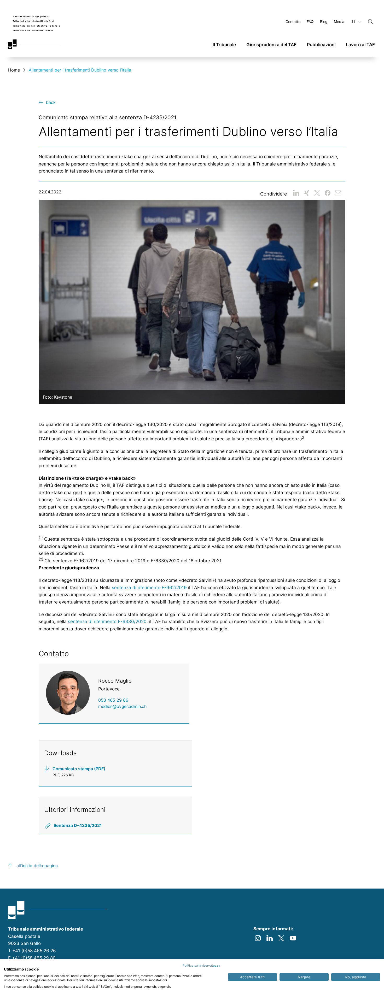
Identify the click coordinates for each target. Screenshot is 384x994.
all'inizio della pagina (37, 865)
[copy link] (338, 193)
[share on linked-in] (296, 193)
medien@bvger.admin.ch (122, 706)
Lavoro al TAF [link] (360, 44)
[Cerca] (370, 21)
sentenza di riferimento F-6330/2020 (107, 621)
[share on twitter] (317, 193)
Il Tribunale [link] (224, 44)
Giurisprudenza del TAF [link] (271, 44)
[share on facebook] (327, 193)
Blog (324, 21)
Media (339, 21)
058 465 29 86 (113, 700)
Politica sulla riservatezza (201, 965)
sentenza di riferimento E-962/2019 (149, 587)
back (51, 102)
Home (14, 70)
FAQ (310, 21)
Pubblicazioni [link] (321, 44)
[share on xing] (307, 193)
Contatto (293, 21)
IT (354, 21)
